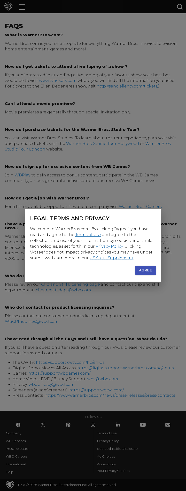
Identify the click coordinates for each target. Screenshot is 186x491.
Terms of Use (88, 234)
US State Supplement (111, 258)
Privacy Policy (109, 246)
